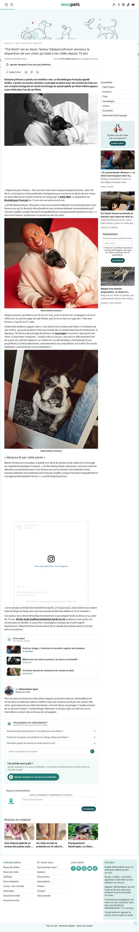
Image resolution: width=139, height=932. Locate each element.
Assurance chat (11, 900)
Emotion (107, 91)
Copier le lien (15, 72)
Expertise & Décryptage (115, 115)
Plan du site (51, 925)
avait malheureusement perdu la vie (40, 619)
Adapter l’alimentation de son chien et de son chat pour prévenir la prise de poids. (120, 891)
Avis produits (44, 895)
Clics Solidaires (11, 881)
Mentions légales (67, 925)
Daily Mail (65, 196)
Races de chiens (11, 867)
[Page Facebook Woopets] (119, 5)
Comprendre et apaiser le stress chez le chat (119, 914)
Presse (40, 886)
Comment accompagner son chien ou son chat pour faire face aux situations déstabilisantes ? (119, 903)
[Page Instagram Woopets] (123, 5)
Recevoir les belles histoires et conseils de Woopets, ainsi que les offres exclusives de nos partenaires (118, 251)
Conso (106, 105)
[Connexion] (113, 4)
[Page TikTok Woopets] (128, 5)
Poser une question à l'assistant (23, 751)
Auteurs (41, 871)
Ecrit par (65, 59)
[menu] (7, 4)
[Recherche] (11, 4)
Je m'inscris (117, 260)
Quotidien (108, 110)
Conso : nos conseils (13, 886)
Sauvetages (109, 101)
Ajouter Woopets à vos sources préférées (30, 64)
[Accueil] (70, 5)
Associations (43, 881)
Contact (41, 890)
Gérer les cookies (85, 925)
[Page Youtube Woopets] (133, 5)
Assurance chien (11, 895)
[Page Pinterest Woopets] (78, 868)
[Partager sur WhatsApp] (26, 72)
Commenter (88, 809)
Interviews (8, 890)
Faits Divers (109, 86)
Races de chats (11, 871)
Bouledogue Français (16, 200)
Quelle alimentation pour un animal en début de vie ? (119, 870)
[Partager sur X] (37, 72)
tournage (60, 333)
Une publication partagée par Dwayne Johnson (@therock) (51, 601)
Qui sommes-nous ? (47, 867)
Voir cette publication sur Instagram (51, 566)
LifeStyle (7, 876)
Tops (105, 96)
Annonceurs (43, 876)
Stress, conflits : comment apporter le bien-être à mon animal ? (119, 879)
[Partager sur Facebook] (31, 72)
